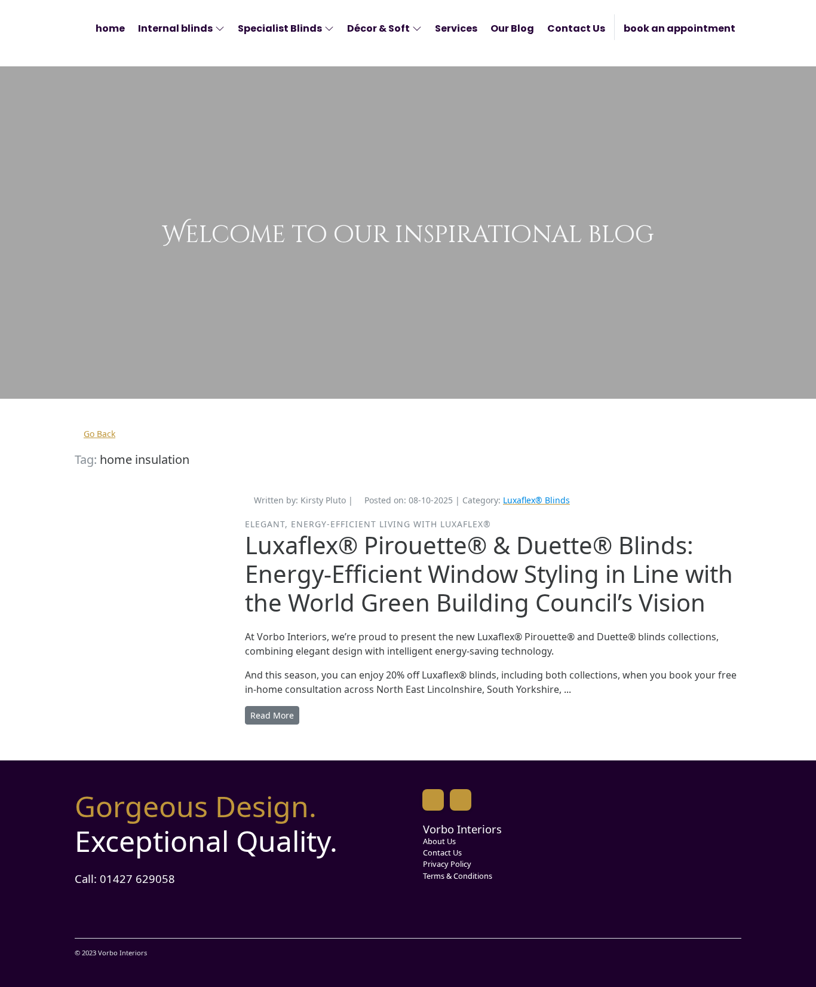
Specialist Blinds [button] (280, 28)
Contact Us (576, 28)
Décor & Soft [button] (378, 28)
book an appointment (679, 28)
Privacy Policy (447, 863)
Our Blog (512, 28)
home (110, 28)
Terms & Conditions (457, 875)
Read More (272, 715)
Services (456, 28)
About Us (439, 841)
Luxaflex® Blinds (536, 500)
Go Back (99, 433)
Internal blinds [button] (175, 28)
